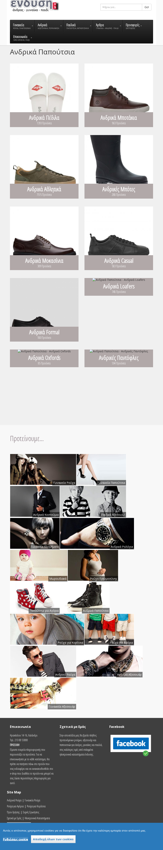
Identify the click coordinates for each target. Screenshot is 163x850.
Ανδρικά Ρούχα (14, 800)
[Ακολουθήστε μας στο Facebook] (131, 758)
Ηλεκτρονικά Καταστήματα (37, 818)
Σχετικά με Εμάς (14, 818)
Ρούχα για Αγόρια (15, 806)
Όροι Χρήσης (13, 812)
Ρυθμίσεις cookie (15, 839)
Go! (147, 7)
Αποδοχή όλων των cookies (53, 839)
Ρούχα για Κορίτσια (36, 806)
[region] (81, 836)
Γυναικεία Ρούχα (32, 800)
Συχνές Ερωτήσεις (31, 812)
